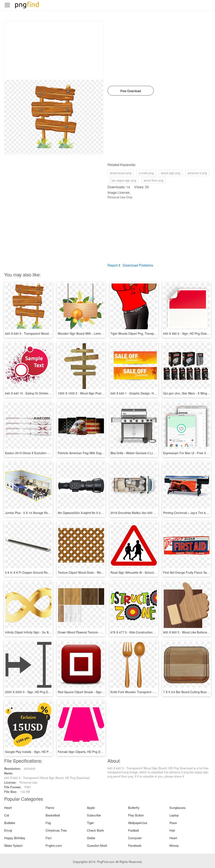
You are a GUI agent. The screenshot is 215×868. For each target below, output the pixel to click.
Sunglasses (177, 807)
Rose (173, 822)
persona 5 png (197, 173)
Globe (91, 838)
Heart (8, 807)
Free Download (130, 91)
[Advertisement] (53, 50)
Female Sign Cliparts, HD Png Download (84, 752)
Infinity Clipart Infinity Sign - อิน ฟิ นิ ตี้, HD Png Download (42, 632)
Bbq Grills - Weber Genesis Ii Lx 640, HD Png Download (147, 453)
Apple (91, 807)
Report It (114, 265)
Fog (48, 822)
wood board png (120, 173)
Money (174, 845)
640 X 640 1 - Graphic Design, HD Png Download (143, 393)
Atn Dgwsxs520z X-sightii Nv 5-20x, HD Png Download (94, 513)
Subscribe (94, 815)
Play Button (136, 815)
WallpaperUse (137, 822)
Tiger (90, 822)
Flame (50, 807)
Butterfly (134, 807)
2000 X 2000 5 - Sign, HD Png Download (32, 692)
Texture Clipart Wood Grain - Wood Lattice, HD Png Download (99, 572)
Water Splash (13, 845)
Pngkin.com (54, 845)
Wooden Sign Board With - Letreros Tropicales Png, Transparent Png (103, 333)
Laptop (174, 815)
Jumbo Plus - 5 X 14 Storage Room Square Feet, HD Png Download (50, 513)
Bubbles (9, 822)
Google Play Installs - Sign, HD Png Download (35, 752)
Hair (172, 830)
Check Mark (95, 830)
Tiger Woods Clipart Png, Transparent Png (138, 333)
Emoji (8, 830)
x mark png (146, 173)
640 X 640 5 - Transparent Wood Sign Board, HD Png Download (47, 333)
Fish (48, 838)
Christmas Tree (56, 830)
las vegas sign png (123, 180)
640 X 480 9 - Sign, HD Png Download (188, 333)
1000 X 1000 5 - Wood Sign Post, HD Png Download (92, 393)
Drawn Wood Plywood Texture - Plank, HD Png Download (96, 632)
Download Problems (138, 265)
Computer (135, 838)
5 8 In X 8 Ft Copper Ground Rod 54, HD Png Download (42, 572)
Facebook (135, 845)
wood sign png (170, 173)
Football (133, 830)
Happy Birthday (14, 838)
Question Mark (97, 845)
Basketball (53, 815)
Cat (6, 815)
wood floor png (153, 180)
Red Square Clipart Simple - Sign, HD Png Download (93, 692)
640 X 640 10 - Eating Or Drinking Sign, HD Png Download (44, 393)
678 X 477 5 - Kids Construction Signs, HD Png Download (148, 632)
